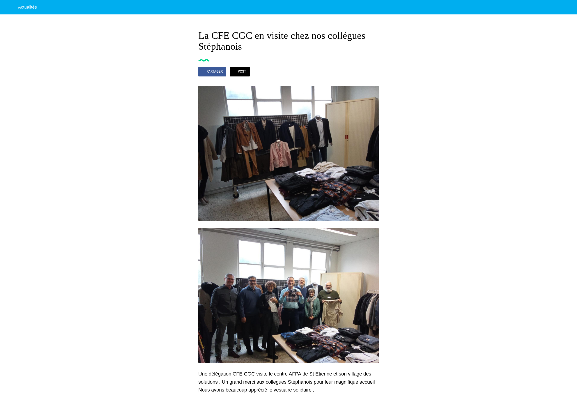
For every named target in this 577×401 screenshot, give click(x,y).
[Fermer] (9, 7)
